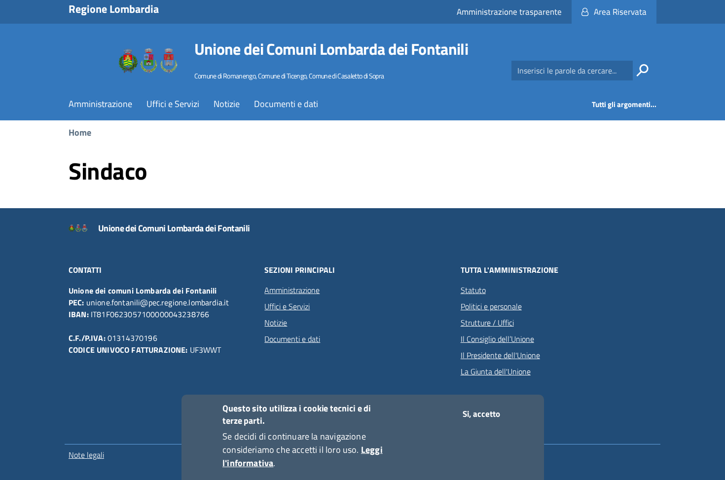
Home (80, 132)
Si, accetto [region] (481, 414)
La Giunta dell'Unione (496, 371)
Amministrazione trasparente (509, 11)
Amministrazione (100, 104)
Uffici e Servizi (172, 104)
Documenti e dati (286, 104)
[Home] (148, 60)
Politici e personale (491, 306)
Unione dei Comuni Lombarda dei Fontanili (331, 49)
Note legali (86, 455)
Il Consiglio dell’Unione (497, 339)
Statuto (473, 290)
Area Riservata (620, 11)
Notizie (227, 104)
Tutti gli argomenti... (624, 104)
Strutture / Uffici (487, 323)
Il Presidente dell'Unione (500, 355)
